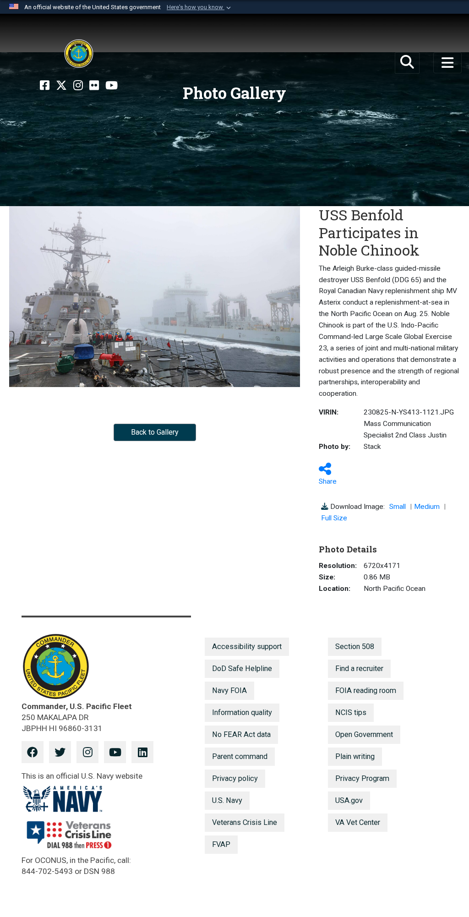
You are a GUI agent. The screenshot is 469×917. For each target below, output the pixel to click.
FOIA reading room (365, 690)
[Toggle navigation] (447, 62)
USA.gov (349, 800)
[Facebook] (44, 85)
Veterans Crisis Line (244, 822)
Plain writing (355, 756)
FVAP (221, 844)
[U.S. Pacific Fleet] (79, 53)
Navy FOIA (229, 690)
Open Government (364, 734)
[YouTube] (111, 85)
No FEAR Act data (241, 734)
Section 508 (354, 646)
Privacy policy (235, 778)
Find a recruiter (359, 668)
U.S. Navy (227, 800)
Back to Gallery (155, 432)
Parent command (239, 756)
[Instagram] (78, 85)
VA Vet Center (357, 822)
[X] (61, 85)
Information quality (242, 712)
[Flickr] (94, 85)
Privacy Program (362, 778)
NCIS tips (350, 712)
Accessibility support (247, 646)
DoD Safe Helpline (242, 668)
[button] (200, 7)
